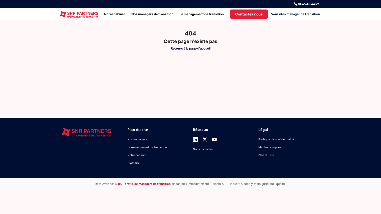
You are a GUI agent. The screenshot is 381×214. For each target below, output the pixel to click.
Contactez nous (249, 14)
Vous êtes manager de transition (295, 14)
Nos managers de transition (152, 14)
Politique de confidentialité (276, 139)
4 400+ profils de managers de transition (143, 184)
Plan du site (266, 155)
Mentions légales (269, 147)
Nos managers (137, 139)
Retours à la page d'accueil (191, 48)
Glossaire (133, 163)
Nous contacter (203, 149)
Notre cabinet (114, 14)
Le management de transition (202, 14)
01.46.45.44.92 (308, 4)
